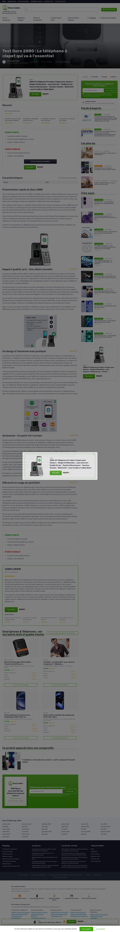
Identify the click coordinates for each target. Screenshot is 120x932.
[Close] (94, 454)
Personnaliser (100, 929)
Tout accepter (86, 929)
